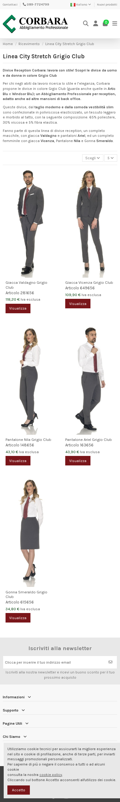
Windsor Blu (22, 94)
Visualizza (17, 308)
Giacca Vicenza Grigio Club (89, 282)
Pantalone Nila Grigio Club (28, 439)
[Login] (96, 23)
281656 (27, 293)
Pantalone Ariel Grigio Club (88, 439)
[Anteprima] (52, 187)
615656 (27, 602)
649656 (87, 288)
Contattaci (10, 4)
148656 (27, 445)
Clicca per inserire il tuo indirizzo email (38, 662)
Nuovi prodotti (107, 4)
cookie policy (50, 775)
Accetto (18, 790)
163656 (87, 445)
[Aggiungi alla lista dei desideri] (52, 177)
